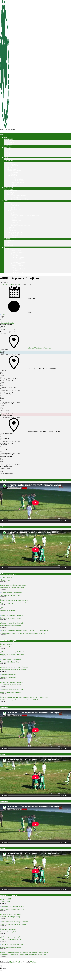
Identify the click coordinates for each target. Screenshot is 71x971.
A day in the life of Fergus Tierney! (10, 595)
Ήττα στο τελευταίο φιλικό (8, 610)
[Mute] (66, 521)
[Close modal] (0, 965)
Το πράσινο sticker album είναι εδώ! (10, 625)
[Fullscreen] (69, 521)
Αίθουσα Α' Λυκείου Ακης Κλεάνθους (39, 348)
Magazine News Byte (15, 962)
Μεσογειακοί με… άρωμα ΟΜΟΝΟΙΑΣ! (12, 587)
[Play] (2, 521)
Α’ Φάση (18, 284)
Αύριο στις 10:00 (5, 580)
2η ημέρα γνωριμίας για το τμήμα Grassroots (13, 603)
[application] (35, 503)
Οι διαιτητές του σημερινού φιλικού (10, 618)
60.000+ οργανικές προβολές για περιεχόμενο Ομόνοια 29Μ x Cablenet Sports (23, 633)
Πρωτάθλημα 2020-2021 (7, 284)
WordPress (33, 962)
